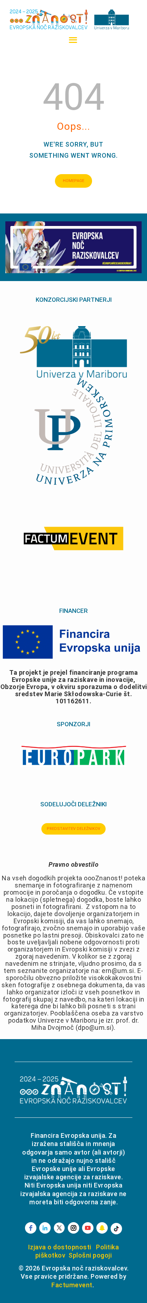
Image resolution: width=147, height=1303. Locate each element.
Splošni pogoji (90, 1255)
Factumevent (71, 1285)
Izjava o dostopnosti (59, 1247)
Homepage (73, 180)
